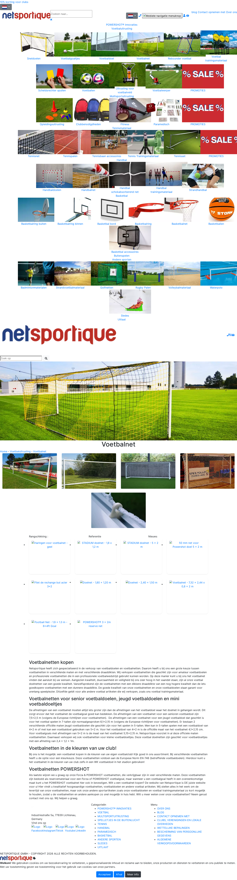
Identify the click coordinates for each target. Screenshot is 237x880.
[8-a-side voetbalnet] (148, 471)
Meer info (133, 874)
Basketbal (122, 195)
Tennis (102, 824)
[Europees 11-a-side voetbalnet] (29, 471)
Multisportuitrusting (122, 96)
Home (3, 451)
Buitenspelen (121, 255)
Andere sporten (121, 259)
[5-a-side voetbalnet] (207, 471)
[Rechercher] (46, 358)
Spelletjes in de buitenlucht (119, 820)
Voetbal (103, 812)
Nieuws (152, 536)
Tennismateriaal (121, 128)
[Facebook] (58, 808)
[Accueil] (24, 16)
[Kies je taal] (132, 16)
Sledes (102, 843)
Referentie (95, 536)
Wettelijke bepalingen (173, 827)
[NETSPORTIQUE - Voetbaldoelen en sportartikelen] (59, 334)
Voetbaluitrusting (121, 28)
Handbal (122, 160)
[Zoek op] (101, 14)
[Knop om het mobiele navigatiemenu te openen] (162, 15)
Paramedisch (107, 831)
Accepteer (104, 874)
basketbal (105, 835)
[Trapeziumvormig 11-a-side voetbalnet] (89, 471)
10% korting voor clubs (14, 2)
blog (194, 12)
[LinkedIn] (81, 828)
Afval (119, 874)
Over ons (231, 12)
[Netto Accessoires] (118, 510)
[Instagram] (50, 828)
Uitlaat (122, 319)
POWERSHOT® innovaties (121, 24)
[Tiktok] (60, 828)
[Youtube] (70, 828)
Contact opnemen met (211, 12)
